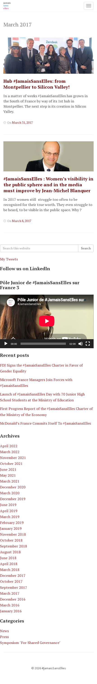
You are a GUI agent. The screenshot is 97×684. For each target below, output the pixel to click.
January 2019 (11, 528)
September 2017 (13, 587)
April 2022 (8, 445)
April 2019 (8, 510)
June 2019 (8, 504)
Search (86, 248)
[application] (47, 321)
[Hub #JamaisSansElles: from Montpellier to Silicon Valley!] (48, 56)
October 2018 (11, 540)
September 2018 (13, 546)
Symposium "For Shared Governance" (30, 642)
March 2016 (9, 605)
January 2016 (11, 610)
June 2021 (8, 469)
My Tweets (9, 259)
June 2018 (8, 557)
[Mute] (80, 343)
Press (4, 636)
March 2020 (9, 492)
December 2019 (12, 498)
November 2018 (13, 534)
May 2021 (8, 475)
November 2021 (13, 457)
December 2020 (12, 487)
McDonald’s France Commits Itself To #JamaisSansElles (45, 423)
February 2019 (12, 522)
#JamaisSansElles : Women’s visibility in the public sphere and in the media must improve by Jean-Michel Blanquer (48, 185)
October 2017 (11, 581)
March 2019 (9, 516)
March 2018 (9, 569)
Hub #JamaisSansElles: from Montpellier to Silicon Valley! (36, 84)
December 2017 (12, 575)
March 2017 (9, 593)
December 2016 (12, 599)
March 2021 (9, 481)
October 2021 (11, 463)
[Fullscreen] (87, 343)
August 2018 (10, 551)
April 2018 (8, 563)
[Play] (6, 343)
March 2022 (9, 451)
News (4, 630)
